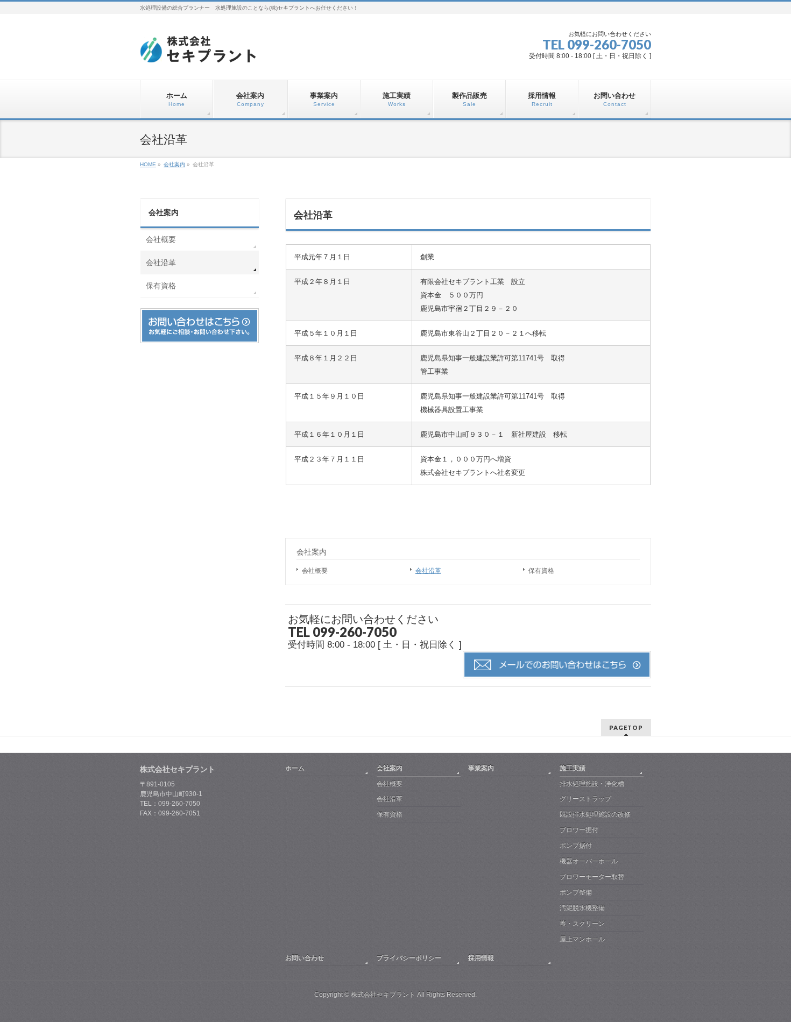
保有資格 (541, 570)
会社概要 (315, 570)
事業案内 (481, 768)
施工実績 (572, 768)
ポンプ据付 (576, 845)
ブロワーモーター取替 (592, 877)
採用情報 (481, 958)
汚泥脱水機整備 (582, 908)
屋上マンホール (582, 939)
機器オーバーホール (589, 861)
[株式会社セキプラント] (198, 51)
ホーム (295, 768)
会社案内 (311, 552)
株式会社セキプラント (383, 994)
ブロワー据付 (579, 830)
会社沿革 (428, 570)
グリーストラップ (585, 799)
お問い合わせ (304, 958)
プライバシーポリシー (409, 958)
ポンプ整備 (576, 892)
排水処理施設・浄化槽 (592, 783)
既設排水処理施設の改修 (595, 814)
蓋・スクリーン (582, 923)
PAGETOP (626, 727)
